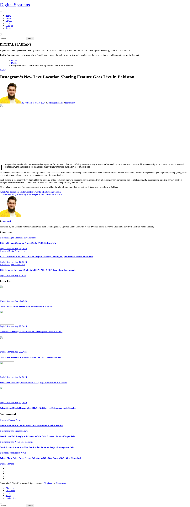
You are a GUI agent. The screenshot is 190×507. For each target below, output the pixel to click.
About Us (10, 488)
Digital (9, 20)
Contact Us (10, 498)
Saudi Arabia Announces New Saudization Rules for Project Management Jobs (30, 357)
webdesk (7, 221)
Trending (32, 238)
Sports (8, 28)
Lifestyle (9, 25)
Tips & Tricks (27, 442)
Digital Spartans (15, 4)
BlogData (48, 483)
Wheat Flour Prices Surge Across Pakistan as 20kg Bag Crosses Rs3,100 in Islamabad (33, 383)
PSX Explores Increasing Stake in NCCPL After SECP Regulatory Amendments (38, 270)
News (8, 18)
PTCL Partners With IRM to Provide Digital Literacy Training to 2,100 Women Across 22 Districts (46, 256)
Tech (8, 23)
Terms (8, 493)
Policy (8, 495)
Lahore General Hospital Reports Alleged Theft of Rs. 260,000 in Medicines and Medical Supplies (38, 408)
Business (4, 238)
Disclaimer (10, 490)
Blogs (8, 15)
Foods (11, 453)
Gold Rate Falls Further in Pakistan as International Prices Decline (26, 306)
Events (11, 431)
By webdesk (27, 103)
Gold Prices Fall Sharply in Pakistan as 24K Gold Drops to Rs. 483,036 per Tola (31, 332)
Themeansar (61, 483)
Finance (18, 238)
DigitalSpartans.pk (55, 103)
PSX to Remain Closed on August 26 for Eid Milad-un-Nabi (28, 243)
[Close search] (1, 503)
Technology (70, 103)
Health (17, 453)
